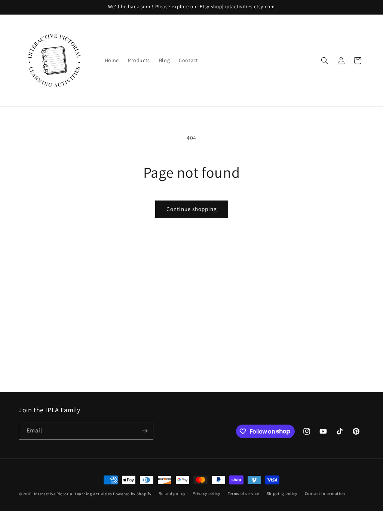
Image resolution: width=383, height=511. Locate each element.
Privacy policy (206, 493)
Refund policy (172, 493)
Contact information (325, 493)
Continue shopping (191, 208)
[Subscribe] (145, 431)
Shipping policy (282, 493)
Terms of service (243, 493)
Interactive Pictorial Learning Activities (73, 493)
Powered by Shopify (132, 493)
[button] (324, 60)
